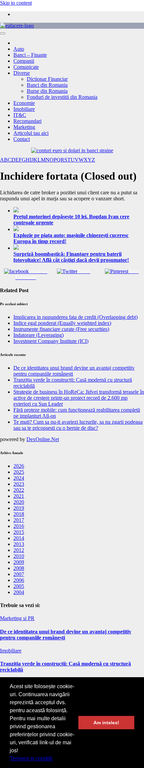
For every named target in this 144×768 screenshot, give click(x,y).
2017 (18, 520)
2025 (18, 472)
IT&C (19, 115)
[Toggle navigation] (2, 33)
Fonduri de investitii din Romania (62, 97)
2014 (18, 538)
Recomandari (27, 121)
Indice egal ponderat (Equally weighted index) (62, 323)
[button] (55, 759)
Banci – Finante (30, 55)
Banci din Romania (47, 85)
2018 (18, 514)
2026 (18, 466)
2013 (18, 544)
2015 (18, 532)
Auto (18, 49)
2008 (18, 568)
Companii (23, 61)
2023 (18, 484)
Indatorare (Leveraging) (38, 335)
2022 (18, 490)
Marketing (24, 127)
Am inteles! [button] (106, 722)
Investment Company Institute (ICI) (50, 341)
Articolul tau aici (31, 133)
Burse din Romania (47, 91)
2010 (18, 556)
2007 (18, 574)
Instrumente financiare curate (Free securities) (61, 329)
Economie (24, 103)
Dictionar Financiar (47, 79)
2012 (18, 550)
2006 (18, 580)
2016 (18, 526)
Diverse (21, 73)
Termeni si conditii (31, 758)
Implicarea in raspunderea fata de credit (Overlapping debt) (75, 317)
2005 (18, 586)
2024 (18, 478)
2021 (18, 496)
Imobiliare (24, 109)
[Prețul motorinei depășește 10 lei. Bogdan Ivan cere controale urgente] (78, 210)
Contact (21, 139)
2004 (18, 592)
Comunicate (26, 67)
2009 (18, 562)
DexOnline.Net (42, 439)
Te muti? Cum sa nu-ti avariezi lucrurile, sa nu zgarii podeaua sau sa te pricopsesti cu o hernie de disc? (78, 425)
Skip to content (16, 3)
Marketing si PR (17, 618)
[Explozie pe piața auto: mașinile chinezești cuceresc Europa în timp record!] (78, 229)
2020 (18, 502)
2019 (18, 508)
